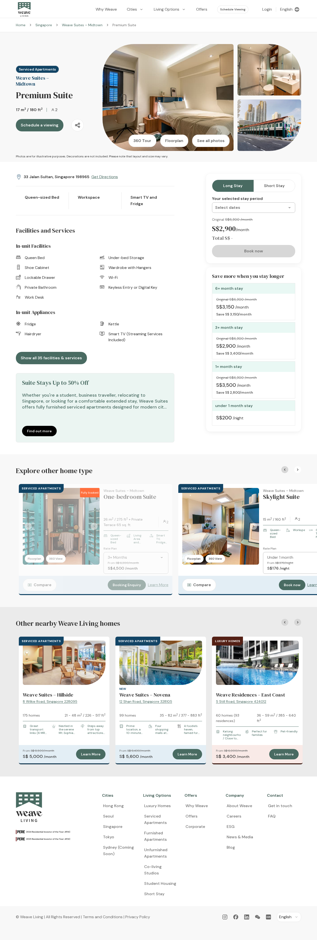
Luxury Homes (157, 805)
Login (267, 9)
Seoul (108, 816)
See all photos (211, 140)
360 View (56, 559)
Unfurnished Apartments (155, 853)
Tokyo (108, 837)
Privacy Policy (137, 916)
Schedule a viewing (39, 125)
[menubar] (170, 9)
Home (21, 25)
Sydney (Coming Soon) (118, 850)
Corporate (195, 826)
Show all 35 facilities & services (51, 358)
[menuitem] (135, 9)
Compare (43, 584)
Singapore (43, 25)
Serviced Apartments (155, 819)
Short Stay (274, 185)
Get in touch (280, 805)
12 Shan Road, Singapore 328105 (145, 701)
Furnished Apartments (155, 836)
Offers (191, 816)
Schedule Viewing (232, 9)
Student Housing (160, 883)
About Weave (239, 805)
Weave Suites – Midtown (82, 25)
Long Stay (232, 185)
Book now (292, 585)
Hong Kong (113, 805)
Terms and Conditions (103, 916)
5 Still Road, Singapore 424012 (241, 701)
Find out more (39, 431)
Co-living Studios (153, 870)
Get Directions (104, 176)
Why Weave (196, 805)
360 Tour (142, 140)
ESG (231, 826)
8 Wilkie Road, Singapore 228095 (50, 701)
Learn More (158, 584)
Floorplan (174, 140)
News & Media (240, 837)
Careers (234, 816)
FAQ (272, 816)
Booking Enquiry (127, 585)
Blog (231, 847)
